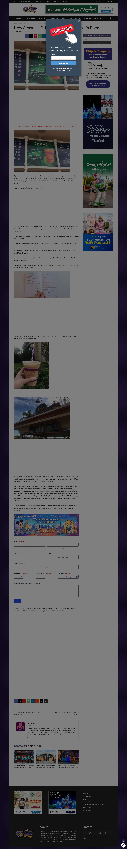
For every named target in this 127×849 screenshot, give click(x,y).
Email (53, 55)
